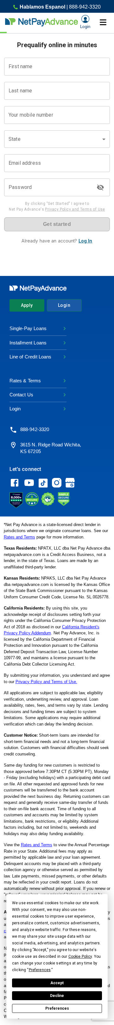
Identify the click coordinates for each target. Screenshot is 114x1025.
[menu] (103, 22)
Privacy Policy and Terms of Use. (46, 681)
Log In (85, 240)
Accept (57, 983)
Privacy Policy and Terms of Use (75, 209)
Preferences (57, 1008)
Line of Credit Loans (31, 356)
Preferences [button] (40, 970)
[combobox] (57, 139)
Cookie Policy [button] (80, 956)
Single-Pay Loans (28, 328)
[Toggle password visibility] (100, 187)
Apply (27, 305)
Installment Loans (28, 342)
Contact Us (22, 394)
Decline (57, 995)
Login (64, 305)
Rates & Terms (25, 380)
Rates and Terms (19, 537)
